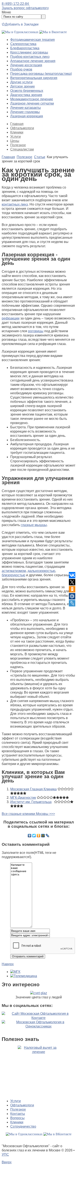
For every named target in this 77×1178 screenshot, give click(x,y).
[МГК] (15, 972)
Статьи (39, 157)
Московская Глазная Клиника (33, 789)
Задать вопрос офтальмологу (25, 8)
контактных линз (15, 204)
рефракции (10, 318)
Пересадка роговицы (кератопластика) (41, 73)
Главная (17, 124)
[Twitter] (34, 835)
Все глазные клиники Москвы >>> (28, 814)
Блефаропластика (24, 48)
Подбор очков (21, 69)
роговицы (35, 331)
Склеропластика (23, 44)
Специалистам (22, 149)
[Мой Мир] (43, 835)
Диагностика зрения (26, 95)
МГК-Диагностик (23, 797)
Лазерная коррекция (26, 116)
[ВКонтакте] (29, 835)
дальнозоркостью (41, 571)
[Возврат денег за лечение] (38, 1071)
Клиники (16, 132)
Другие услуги (21, 82)
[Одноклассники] (38, 835)
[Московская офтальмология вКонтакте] (53, 32)
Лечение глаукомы (25, 112)
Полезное (18, 145)
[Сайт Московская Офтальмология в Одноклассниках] (38, 1026)
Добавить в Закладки (21, 24)
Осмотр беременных (26, 90)
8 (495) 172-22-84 (16, 4)
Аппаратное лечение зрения (32, 61)
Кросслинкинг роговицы (29, 52)
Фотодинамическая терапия (32, 39)
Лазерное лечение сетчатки (32, 103)
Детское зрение (22, 86)
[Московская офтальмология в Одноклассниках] (20, 32)
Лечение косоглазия (26, 65)
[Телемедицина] (23, 976)
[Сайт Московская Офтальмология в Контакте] (38, 1018)
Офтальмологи (22, 128)
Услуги (15, 136)
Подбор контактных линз (29, 56)
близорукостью (13, 575)
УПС (5, 1154)
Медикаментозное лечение (31, 99)
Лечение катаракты (25, 107)
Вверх (7, 1162)
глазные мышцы (34, 525)
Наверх (8, 964)
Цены (14, 141)
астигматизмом (14, 571)
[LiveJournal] (47, 835)
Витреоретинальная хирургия (33, 78)
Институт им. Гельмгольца (31, 802)
